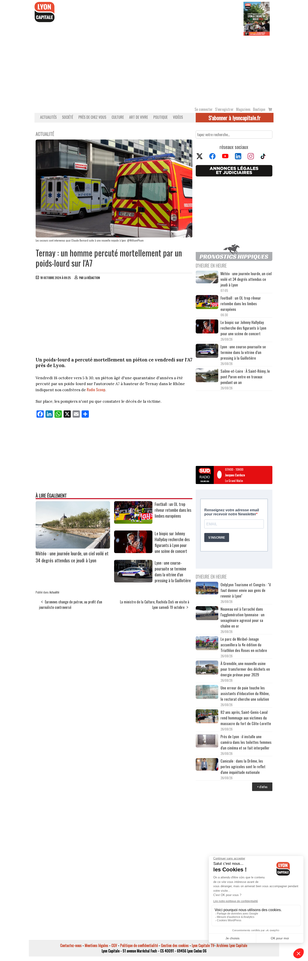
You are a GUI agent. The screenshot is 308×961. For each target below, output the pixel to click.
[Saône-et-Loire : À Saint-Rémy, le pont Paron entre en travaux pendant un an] (207, 376)
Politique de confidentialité (139, 945)
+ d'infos (262, 786)
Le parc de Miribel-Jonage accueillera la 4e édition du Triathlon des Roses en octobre (244, 644)
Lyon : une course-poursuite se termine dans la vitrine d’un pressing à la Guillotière (173, 571)
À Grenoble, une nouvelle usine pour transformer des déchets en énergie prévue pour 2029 (245, 669)
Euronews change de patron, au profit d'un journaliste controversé (70, 604)
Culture (118, 117)
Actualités (48, 117)
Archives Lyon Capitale (231, 945)
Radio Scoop (96, 389)
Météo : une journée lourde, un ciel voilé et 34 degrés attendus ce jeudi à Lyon (72, 557)
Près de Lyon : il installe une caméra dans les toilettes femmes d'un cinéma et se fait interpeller (246, 742)
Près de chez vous (92, 117)
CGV (114, 945)
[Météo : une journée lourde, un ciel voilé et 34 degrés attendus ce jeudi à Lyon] (73, 547)
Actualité (54, 592)
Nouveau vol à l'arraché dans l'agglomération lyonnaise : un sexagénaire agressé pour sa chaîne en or (242, 617)
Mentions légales (96, 945)
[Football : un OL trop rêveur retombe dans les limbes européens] (133, 522)
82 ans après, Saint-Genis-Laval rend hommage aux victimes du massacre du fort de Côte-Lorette (246, 717)
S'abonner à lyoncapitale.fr (235, 118)
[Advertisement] (154, 69)
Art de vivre (138, 117)
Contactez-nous (71, 945)
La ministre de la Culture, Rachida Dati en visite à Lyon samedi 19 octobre (154, 604)
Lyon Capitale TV (203, 945)
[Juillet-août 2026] (257, 18)
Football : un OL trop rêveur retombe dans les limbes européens (173, 510)
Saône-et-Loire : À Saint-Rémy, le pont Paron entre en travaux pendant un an (245, 376)
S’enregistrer (224, 109)
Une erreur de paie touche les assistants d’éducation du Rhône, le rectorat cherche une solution (245, 693)
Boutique (259, 109)
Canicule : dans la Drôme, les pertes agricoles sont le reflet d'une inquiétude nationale (243, 766)
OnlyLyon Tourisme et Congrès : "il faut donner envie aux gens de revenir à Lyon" (246, 590)
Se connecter (204, 109)
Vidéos (178, 117)
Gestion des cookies (175, 945)
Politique (160, 117)
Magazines (243, 109)
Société (67, 117)
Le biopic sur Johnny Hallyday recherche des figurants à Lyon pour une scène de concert (172, 542)
